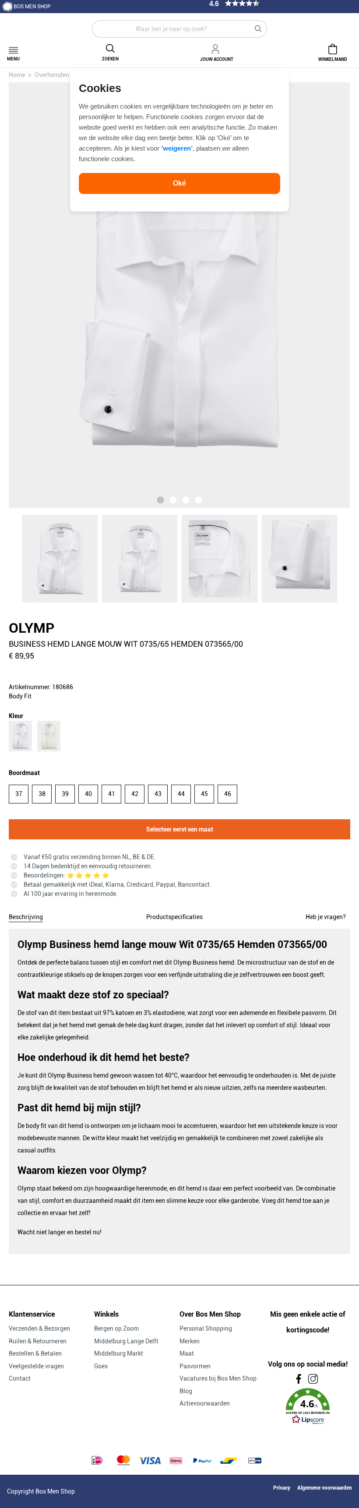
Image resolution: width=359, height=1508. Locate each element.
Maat (187, 1353)
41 (111, 793)
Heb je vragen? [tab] (326, 916)
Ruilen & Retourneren (38, 1341)
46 (227, 793)
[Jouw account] (216, 47)
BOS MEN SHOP (32, 7)
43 (158, 793)
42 (134, 793)
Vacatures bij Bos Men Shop (218, 1378)
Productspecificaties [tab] (174, 916)
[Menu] (13, 47)
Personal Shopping (206, 1328)
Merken (190, 1341)
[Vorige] (62, 295)
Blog (186, 1391)
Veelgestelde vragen (36, 1366)
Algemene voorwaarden (324, 1488)
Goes (101, 1366)
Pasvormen (195, 1366)
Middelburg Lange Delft (126, 1341)
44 (181, 793)
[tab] (26, 915)
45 (204, 793)
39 (65, 793)
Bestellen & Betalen (35, 1353)
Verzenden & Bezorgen (39, 1328)
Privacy (281, 1488)
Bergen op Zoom (116, 1328)
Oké (179, 183)
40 (88, 793)
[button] (307, 1406)
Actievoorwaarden (205, 1403)
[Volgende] (296, 295)
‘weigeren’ (177, 148)
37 (18, 793)
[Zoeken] (258, 29)
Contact (20, 1378)
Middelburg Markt (118, 1353)
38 (42, 793)
